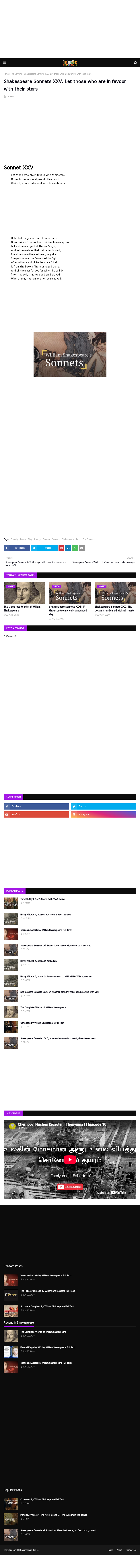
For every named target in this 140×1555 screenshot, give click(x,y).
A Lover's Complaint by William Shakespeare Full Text (47, 1306)
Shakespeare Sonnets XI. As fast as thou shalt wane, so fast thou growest (58, 1530)
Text (78, 539)
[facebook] (36, 806)
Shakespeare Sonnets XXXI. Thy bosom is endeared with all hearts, (115, 609)
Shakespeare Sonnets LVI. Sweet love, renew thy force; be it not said (55, 945)
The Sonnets (16, 74)
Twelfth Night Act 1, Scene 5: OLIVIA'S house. (42, 899)
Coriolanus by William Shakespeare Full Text (42, 1023)
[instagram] (103, 814)
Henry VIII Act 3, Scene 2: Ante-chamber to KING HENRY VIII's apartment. (56, 976)
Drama (23, 539)
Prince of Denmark (51, 539)
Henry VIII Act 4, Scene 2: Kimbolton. (38, 961)
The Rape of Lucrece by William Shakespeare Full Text (47, 1291)
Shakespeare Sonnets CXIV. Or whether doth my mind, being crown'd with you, (59, 992)
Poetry (37, 539)
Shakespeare (68, 539)
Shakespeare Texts (29, 1550)
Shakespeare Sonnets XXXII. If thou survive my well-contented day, (68, 611)
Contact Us (131, 1550)
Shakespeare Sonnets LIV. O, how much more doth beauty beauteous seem (58, 1038)
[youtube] (36, 814)
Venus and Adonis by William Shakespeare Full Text (46, 930)
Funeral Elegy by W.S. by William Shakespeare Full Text (48, 1347)
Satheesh (10, 96)
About (119, 1550)
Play (30, 539)
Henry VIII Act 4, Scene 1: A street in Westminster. (46, 915)
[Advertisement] (70, 29)
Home (6, 74)
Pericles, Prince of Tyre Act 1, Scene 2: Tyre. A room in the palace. (53, 1515)
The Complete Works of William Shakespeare (22, 609)
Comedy (14, 539)
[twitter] (103, 806)
